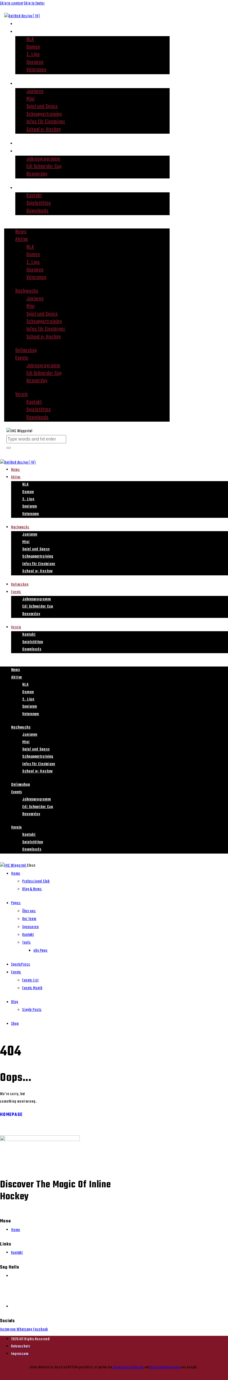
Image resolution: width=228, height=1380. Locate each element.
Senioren (35, 62)
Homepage (11, 1114)
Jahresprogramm (43, 159)
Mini (30, 99)
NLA (30, 40)
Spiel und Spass (42, 107)
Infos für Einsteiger (45, 122)
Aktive (22, 31)
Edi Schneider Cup (44, 167)
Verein (22, 187)
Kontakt (34, 196)
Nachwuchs (28, 83)
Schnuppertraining (44, 114)
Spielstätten (38, 203)
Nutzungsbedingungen (164, 1367)
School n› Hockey (43, 130)
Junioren (35, 92)
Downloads (37, 211)
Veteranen (36, 70)
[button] (87, 224)
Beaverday (37, 174)
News (21, 23)
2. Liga (33, 55)
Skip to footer (34, 3)
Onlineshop (27, 143)
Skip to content (11, 3)
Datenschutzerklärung (128, 1367)
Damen (33, 47)
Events (23, 151)
